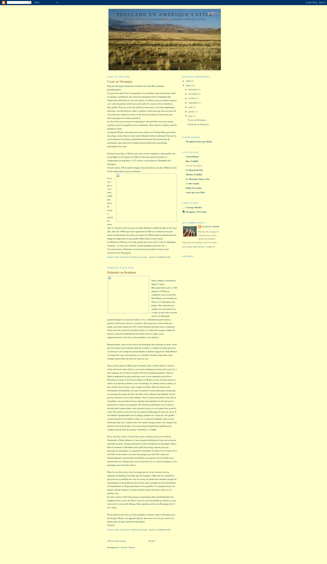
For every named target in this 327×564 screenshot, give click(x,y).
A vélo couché (192, 183)
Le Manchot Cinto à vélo (197, 179)
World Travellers (194, 165)
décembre (193, 89)
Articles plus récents (116, 540)
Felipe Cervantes (194, 187)
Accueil (151, 540)
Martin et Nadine (194, 174)
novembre (193, 93)
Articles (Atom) (128, 547)
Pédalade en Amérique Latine (165, 14)
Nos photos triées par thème (199, 141)
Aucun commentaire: (160, 257)
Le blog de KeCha (194, 170)
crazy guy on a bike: (195, 192)
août (191, 107)
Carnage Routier (194, 207)
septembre (193, 102)
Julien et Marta (211, 227)
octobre (192, 98)
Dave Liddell (192, 161)
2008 (188, 85)
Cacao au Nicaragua (119, 81)
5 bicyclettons (192, 156)
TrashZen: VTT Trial (196, 211)
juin (191, 115)
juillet (192, 111)
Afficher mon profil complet (198, 247)
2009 (188, 81)
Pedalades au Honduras (121, 272)
